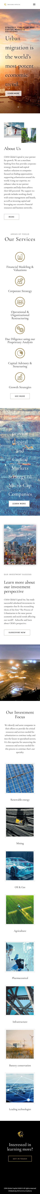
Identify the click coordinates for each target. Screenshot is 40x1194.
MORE (11, 217)
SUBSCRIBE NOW (17, 632)
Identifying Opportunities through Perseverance (19, 29)
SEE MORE (20, 396)
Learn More (13, 93)
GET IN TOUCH (20, 1159)
